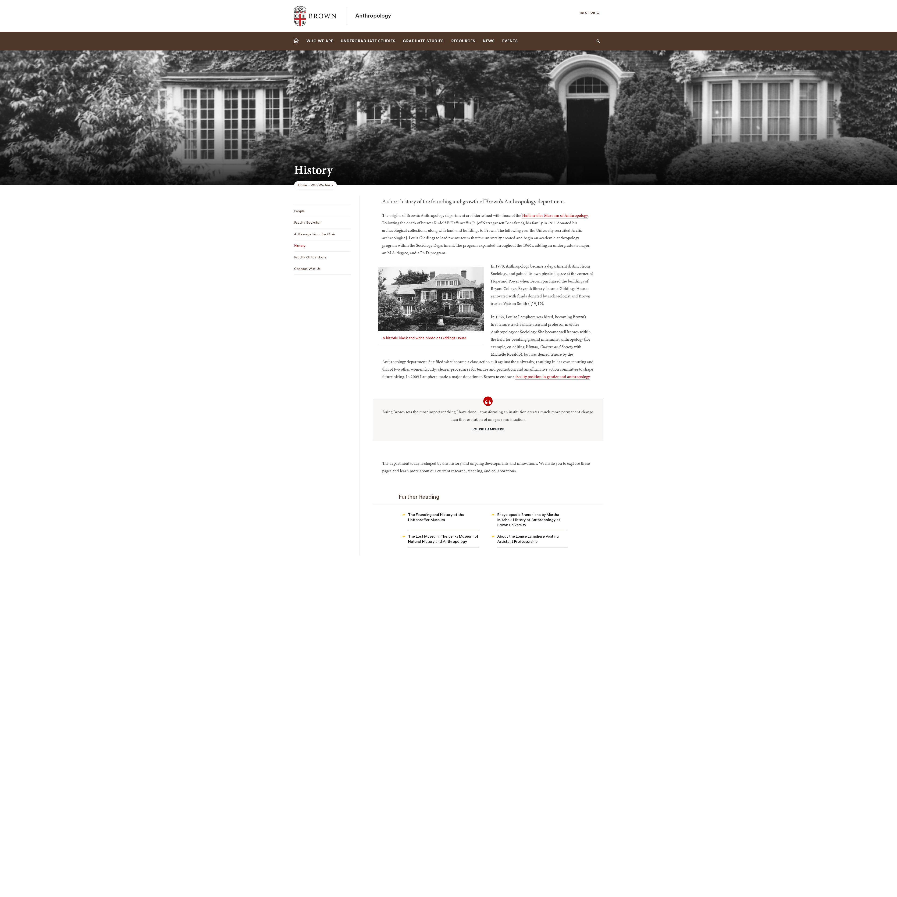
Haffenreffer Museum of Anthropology (555, 215)
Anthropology (373, 16)
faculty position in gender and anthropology (552, 376)
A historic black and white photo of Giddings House (424, 338)
